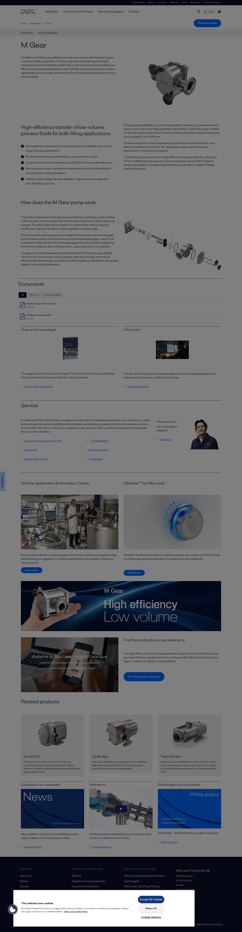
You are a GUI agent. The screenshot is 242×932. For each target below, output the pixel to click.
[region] (104, 908)
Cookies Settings (151, 917)
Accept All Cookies (151, 899)
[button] (12, 909)
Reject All (151, 908)
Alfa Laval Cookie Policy (75, 911)
